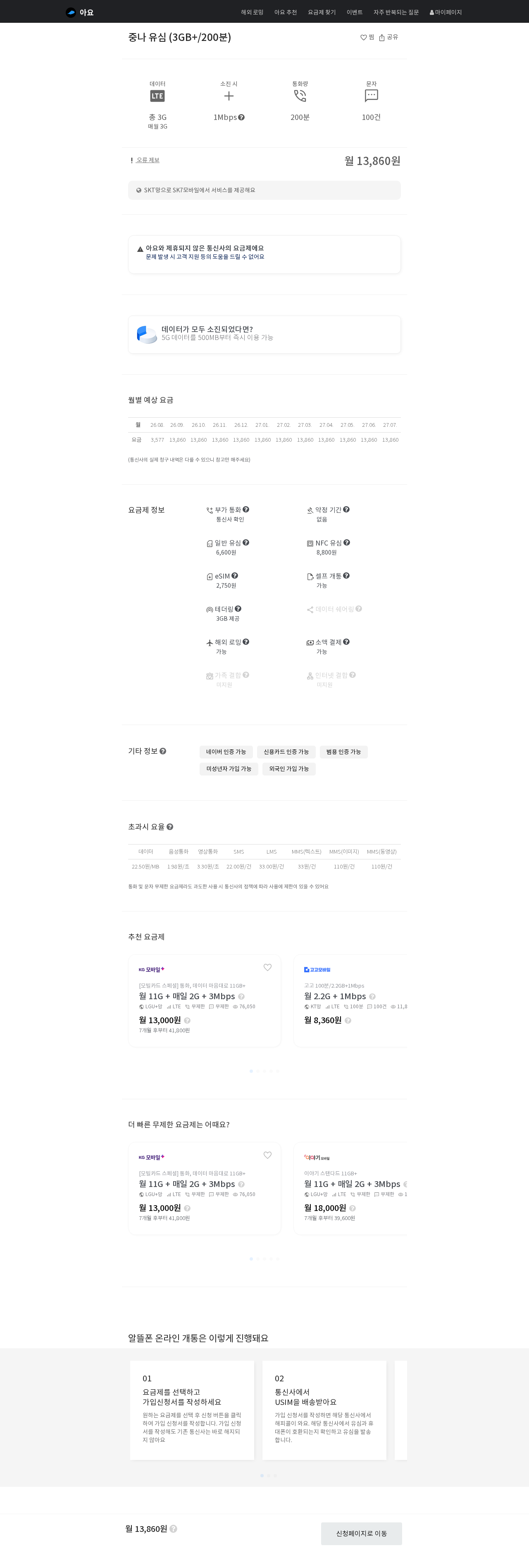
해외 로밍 (252, 12)
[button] (251, 1071)
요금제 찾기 (322, 12)
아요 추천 (285, 12)
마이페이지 (448, 12)
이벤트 (355, 12)
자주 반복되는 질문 (396, 12)
